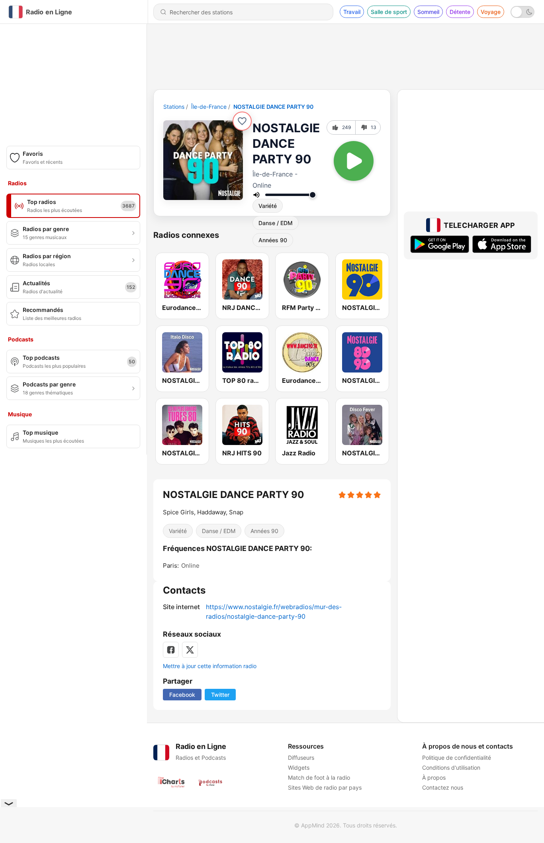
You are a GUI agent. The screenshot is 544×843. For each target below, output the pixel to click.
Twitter (220, 694)
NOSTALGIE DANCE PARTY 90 (273, 106)
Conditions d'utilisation (451, 767)
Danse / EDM (275, 223)
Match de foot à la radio (319, 777)
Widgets (298, 767)
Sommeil (428, 11)
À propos (434, 777)
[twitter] (190, 650)
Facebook (182, 694)
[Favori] (242, 121)
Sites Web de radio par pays (325, 787)
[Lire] (354, 161)
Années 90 (264, 530)
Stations (173, 106)
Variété (267, 205)
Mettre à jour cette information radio (209, 666)
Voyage (491, 11)
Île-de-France (209, 106)
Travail (351, 11)
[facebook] (171, 650)
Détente (460, 11)
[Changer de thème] (522, 12)
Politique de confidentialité (456, 757)
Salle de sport (389, 11)
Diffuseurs (301, 757)
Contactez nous (442, 787)
